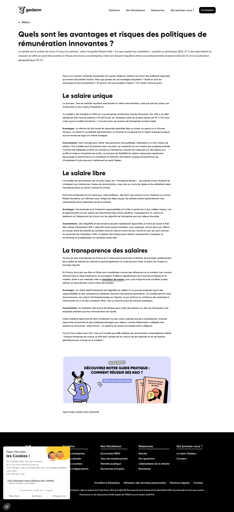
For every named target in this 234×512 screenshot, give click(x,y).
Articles (142, 453)
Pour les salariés (72, 458)
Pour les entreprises (74, 453)
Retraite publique (111, 463)
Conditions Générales (107, 482)
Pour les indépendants (75, 468)
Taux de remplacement (114, 458)
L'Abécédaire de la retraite (153, 463)
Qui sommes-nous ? (182, 10)
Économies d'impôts (112, 468)
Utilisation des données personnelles (145, 482)
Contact (181, 458)
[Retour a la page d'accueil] (63, 10)
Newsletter (144, 468)
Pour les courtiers (72, 463)
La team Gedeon (186, 453)
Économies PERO (110, 453)
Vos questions (146, 458)
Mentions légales (180, 482)
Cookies (198, 482)
